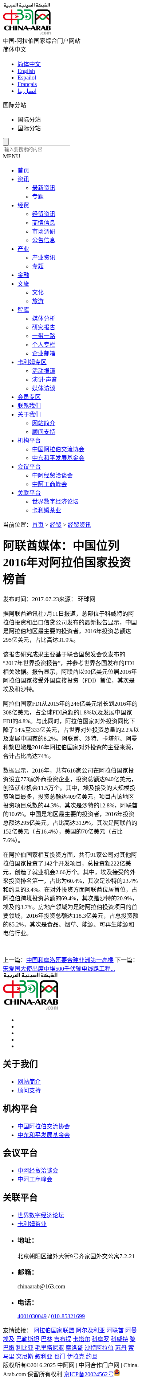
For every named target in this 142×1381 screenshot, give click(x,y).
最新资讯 (43, 188)
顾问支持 (43, 432)
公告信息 (43, 240)
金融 (23, 275)
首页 (23, 170)
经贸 (23, 205)
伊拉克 (75, 1356)
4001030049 (32, 1316)
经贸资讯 (43, 214)
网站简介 (43, 423)
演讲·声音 (44, 379)
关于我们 (29, 414)
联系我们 (29, 406)
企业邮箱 (43, 353)
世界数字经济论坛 (55, 501)
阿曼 (131, 1330)
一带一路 (43, 336)
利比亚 (24, 1348)
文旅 (23, 284)
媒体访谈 (43, 388)
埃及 (9, 1339)
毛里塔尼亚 (49, 1348)
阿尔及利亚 (90, 1330)
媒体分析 (43, 318)
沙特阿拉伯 (99, 1348)
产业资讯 (43, 257)
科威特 (119, 1339)
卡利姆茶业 (46, 510)
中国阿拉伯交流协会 (58, 449)
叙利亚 (43, 1356)
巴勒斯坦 (27, 1339)
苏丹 (121, 1348)
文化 (38, 292)
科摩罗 (100, 1339)
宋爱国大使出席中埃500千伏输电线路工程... (59, 969)
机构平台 (29, 440)
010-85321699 (68, 1316)
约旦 (92, 1356)
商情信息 (43, 223)
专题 (38, 196)
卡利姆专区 (32, 362)
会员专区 (29, 397)
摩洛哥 (74, 1348)
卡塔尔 (81, 1339)
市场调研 (43, 231)
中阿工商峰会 (49, 484)
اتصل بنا (26, 91)
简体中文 (29, 64)
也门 (60, 1356)
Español (26, 77)
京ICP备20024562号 (89, 1374)
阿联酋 (115, 1330)
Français (27, 84)
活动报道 (43, 371)
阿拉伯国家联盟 (53, 1330)
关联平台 (29, 493)
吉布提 (62, 1339)
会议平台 (29, 467)
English (26, 71)
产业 (23, 249)
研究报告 (43, 327)
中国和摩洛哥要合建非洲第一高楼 (70, 960)
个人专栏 (43, 345)
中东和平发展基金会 (58, 458)
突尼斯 (24, 1356)
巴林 (46, 1339)
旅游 (38, 301)
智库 (23, 310)
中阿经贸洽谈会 (52, 475)
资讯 (23, 179)
